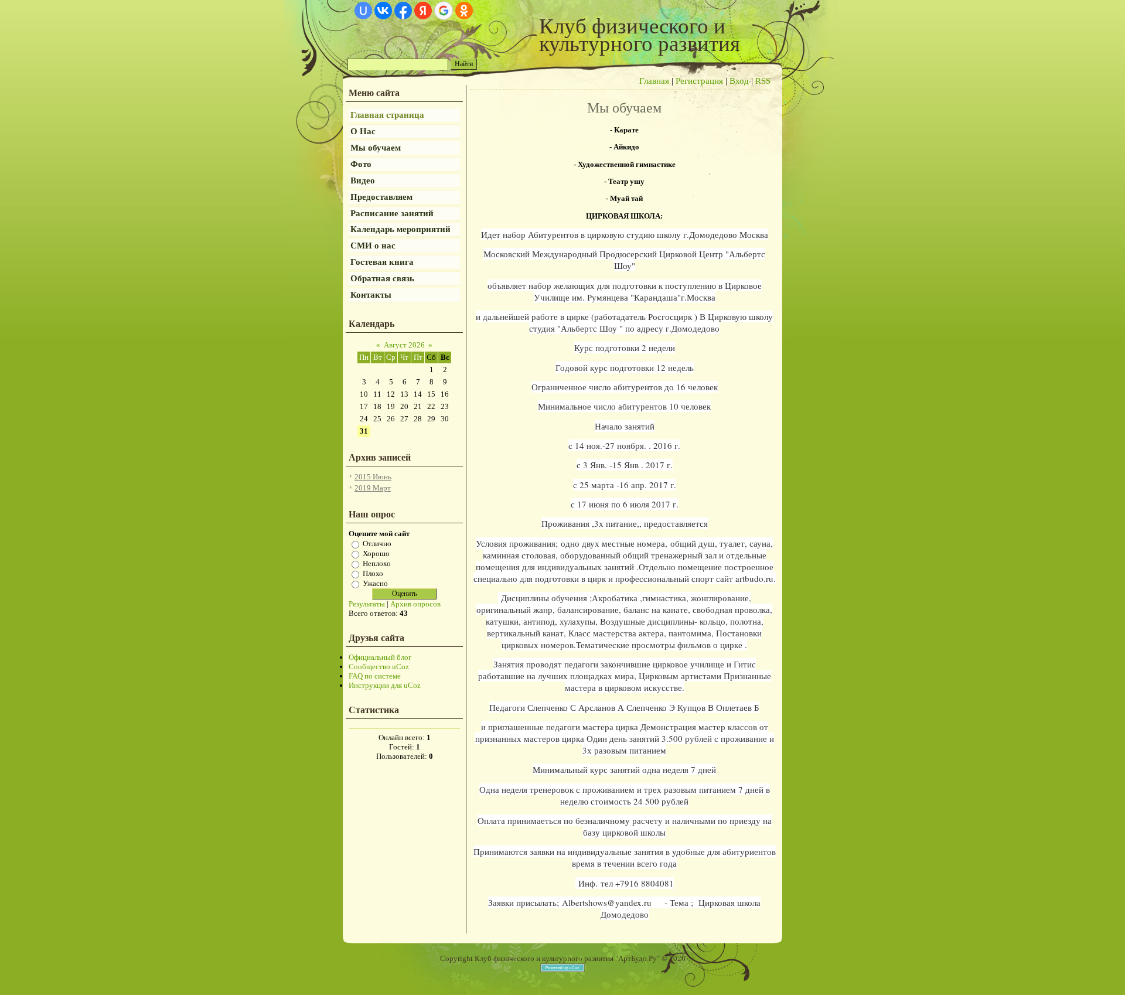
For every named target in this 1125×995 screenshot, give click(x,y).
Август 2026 (404, 344)
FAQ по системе (375, 676)
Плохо (373, 573)
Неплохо (377, 563)
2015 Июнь (372, 476)
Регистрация (699, 81)
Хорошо (376, 553)
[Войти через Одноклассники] (464, 10)
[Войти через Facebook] (403, 10)
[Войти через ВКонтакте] (383, 10)
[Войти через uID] (363, 10)
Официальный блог (380, 657)
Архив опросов (415, 603)
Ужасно (375, 583)
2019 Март (372, 487)
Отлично (377, 543)
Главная (654, 81)
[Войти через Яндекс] (423, 10)
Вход (739, 81)
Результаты (367, 603)
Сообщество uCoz (379, 666)
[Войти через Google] (443, 10)
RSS (763, 81)
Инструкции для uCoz (385, 685)
